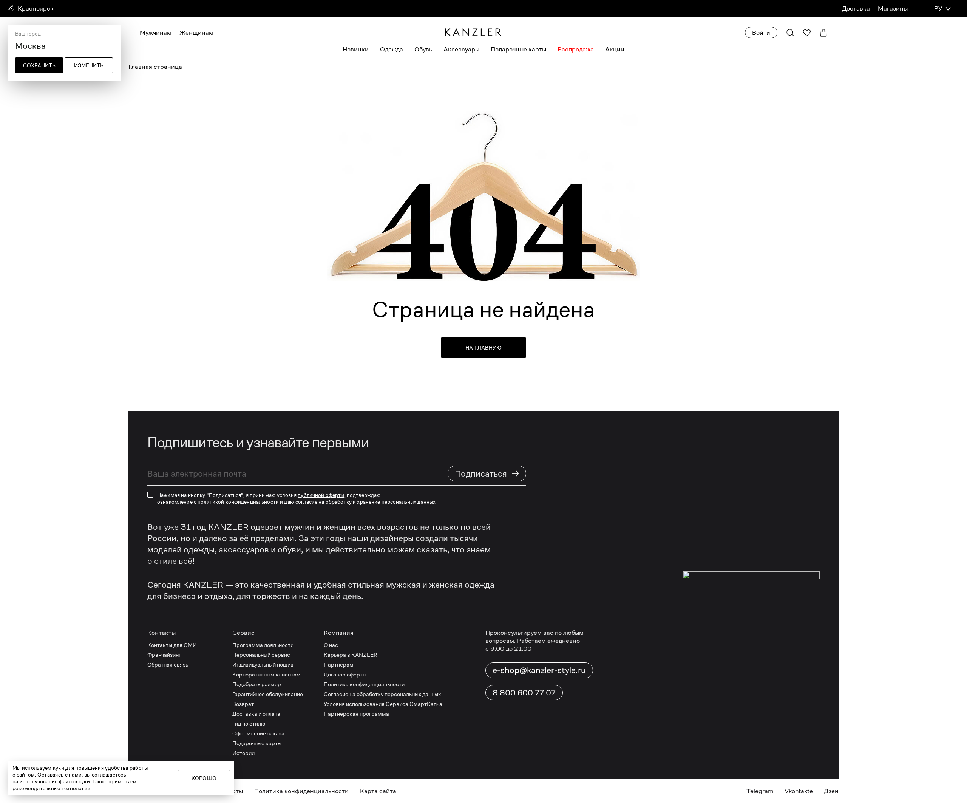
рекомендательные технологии (51, 788)
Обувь (423, 49)
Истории (243, 753)
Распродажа (576, 49)
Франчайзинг (164, 654)
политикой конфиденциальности (238, 502)
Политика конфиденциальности (364, 684)
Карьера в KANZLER (350, 654)
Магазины (893, 8)
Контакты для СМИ (172, 645)
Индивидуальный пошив (262, 664)
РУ (938, 8)
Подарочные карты (518, 49)
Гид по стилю (248, 723)
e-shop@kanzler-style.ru (539, 670)
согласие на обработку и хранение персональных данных (365, 502)
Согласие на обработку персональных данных (382, 694)
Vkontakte (799, 791)
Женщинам (196, 32)
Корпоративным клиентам (266, 674)
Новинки (356, 49)
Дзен (831, 791)
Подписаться (487, 473)
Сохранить (39, 65)
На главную (483, 348)
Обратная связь (167, 664)
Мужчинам (155, 32)
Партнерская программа (356, 713)
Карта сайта (378, 791)
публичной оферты (321, 495)
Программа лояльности (262, 645)
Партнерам (339, 664)
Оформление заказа (258, 733)
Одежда (391, 49)
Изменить (88, 65)
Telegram (760, 791)
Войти (761, 32)
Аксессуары (461, 49)
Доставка (856, 8)
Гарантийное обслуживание (267, 694)
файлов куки (74, 781)
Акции (614, 49)
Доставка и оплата (256, 713)
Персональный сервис (261, 654)
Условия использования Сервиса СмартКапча (383, 704)
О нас (331, 645)
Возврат (243, 704)
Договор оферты (345, 674)
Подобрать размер (256, 684)
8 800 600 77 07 (524, 692)
